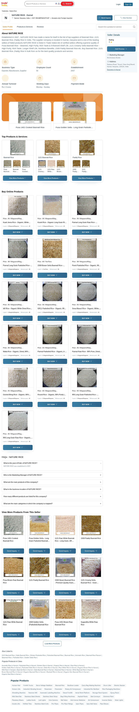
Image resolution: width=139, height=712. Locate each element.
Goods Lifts (16, 704)
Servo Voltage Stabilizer (44, 685)
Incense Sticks (107, 700)
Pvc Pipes (55, 704)
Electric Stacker (119, 685)
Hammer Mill (32, 693)
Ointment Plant (108, 696)
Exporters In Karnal (113, 70)
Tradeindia (5, 11)
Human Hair (16, 685)
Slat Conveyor (95, 696)
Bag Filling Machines (67, 696)
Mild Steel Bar (17, 696)
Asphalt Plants (83, 696)
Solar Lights (119, 700)
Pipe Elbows (104, 704)
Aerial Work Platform (82, 693)
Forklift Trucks (28, 685)
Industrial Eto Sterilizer (91, 689)
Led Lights (42, 700)
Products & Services (25, 27)
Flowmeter (58, 689)
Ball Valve (64, 700)
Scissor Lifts (16, 689)
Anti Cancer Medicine (77, 700)
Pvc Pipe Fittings (67, 704)
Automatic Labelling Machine (50, 693)
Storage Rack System (100, 693)
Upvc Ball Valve (92, 704)
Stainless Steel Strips (50, 696)
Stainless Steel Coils (42, 704)
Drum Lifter (107, 685)
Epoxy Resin (114, 693)
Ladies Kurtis (31, 700)
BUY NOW (16, 232)
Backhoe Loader (73, 685)
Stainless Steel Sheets (32, 696)
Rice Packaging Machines (111, 689)
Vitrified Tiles (27, 704)
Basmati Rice (59, 685)
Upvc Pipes (80, 704)
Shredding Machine (18, 693)
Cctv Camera (53, 700)
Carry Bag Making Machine (91, 685)
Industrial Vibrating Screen (32, 689)
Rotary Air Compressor (73, 689)
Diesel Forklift (67, 693)
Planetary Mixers (18, 700)
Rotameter (48, 689)
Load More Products (52, 643)
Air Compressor (93, 700)
